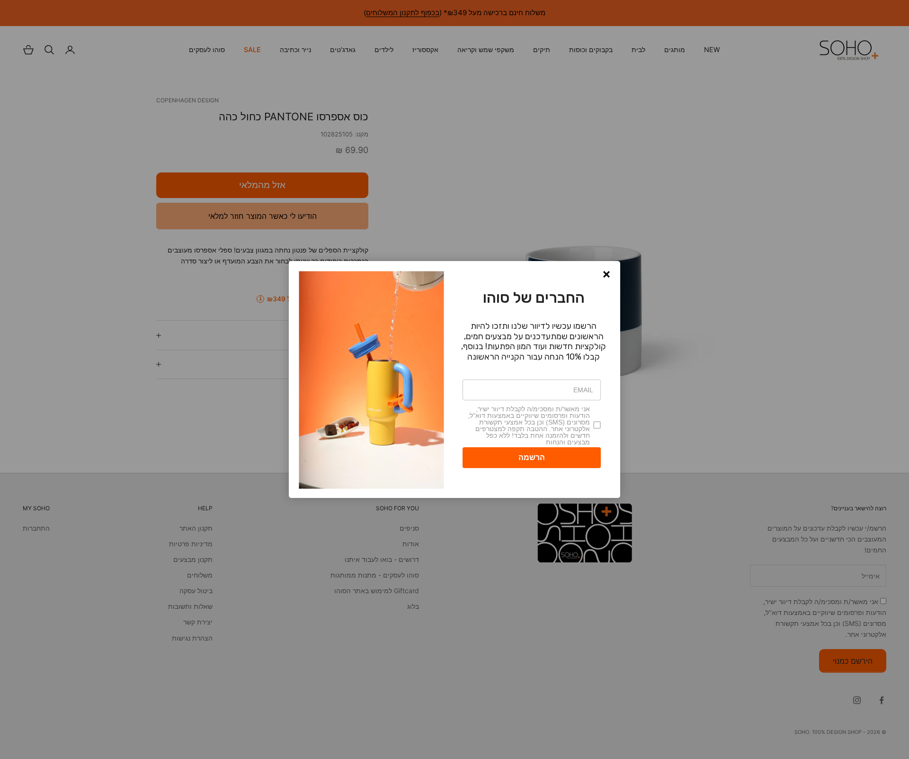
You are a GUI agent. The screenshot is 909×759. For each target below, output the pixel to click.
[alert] (454, 379)
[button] (606, 274)
